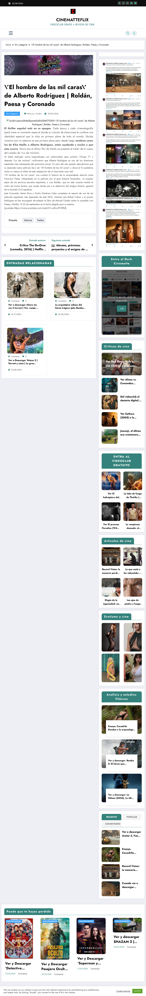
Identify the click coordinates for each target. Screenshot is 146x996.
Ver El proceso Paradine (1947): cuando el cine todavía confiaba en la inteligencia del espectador (111, 526)
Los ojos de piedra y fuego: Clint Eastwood (133, 602)
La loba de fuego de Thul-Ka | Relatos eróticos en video (133, 495)
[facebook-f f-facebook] (119, 3)
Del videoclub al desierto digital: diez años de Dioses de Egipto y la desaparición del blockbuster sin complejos (130, 398)
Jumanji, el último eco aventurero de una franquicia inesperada (130, 432)
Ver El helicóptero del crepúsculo (111, 495)
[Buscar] (128, 33)
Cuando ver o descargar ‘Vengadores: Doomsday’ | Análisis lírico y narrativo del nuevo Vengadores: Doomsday (131, 885)
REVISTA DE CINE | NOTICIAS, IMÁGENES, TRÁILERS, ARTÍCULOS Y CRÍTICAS (87, 924)
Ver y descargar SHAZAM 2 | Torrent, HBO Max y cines (52, 939)
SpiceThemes (102, 984)
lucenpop (15, 300)
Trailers (39, 113)
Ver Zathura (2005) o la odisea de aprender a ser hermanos (129, 415)
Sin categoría (12, 113)
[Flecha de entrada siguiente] (92, 245)
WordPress (68, 984)
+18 (121, 308)
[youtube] (135, 3)
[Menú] (11, 33)
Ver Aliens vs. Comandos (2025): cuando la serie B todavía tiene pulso (130, 381)
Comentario (112, 823)
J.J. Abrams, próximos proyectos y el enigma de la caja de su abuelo (70, 247)
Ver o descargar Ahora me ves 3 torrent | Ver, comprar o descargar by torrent (23, 306)
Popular (132, 817)
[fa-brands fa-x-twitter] (123, 3)
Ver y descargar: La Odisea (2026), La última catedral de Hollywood (121, 796)
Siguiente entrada (61, 240)
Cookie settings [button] (123, 991)
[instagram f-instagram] (127, 3)
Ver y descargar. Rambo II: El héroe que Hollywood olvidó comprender (121, 762)
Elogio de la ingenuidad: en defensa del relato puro (111, 602)
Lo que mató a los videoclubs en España (133, 571)
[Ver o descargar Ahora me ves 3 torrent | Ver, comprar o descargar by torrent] (25, 285)
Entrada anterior (37, 240)
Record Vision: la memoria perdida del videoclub (111, 571)
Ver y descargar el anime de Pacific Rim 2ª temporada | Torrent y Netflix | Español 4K (89, 941)
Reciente (111, 817)
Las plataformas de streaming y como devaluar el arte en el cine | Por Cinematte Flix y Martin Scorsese (125, 941)
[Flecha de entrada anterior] (5, 245)
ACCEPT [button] (137, 991)
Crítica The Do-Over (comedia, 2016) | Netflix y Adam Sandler (28, 247)
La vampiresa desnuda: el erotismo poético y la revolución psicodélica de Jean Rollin (132, 526)
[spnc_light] (134, 33)
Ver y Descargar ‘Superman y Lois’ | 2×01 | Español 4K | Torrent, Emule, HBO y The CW (16, 961)
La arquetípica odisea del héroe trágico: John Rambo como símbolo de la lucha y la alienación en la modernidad (70, 306)
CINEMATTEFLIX (72, 20)
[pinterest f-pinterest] (131, 3)
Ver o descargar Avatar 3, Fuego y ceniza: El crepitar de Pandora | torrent (131, 834)
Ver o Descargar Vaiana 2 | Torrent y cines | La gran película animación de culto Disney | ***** (23, 362)
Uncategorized (12, 921)
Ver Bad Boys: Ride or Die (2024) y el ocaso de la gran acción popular (120, 363)
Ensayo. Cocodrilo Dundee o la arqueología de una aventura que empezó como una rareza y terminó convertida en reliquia (121, 728)
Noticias (30, 113)
